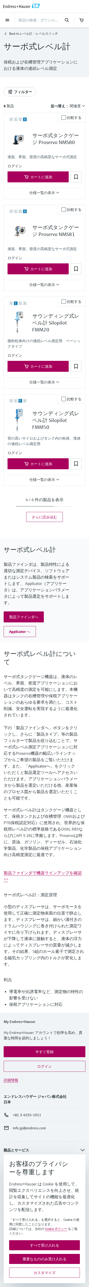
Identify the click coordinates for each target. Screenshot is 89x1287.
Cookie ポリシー (56, 1229)
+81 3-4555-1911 (27, 1115)
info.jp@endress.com (29, 1128)
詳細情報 (11, 1080)
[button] (15, 166)
